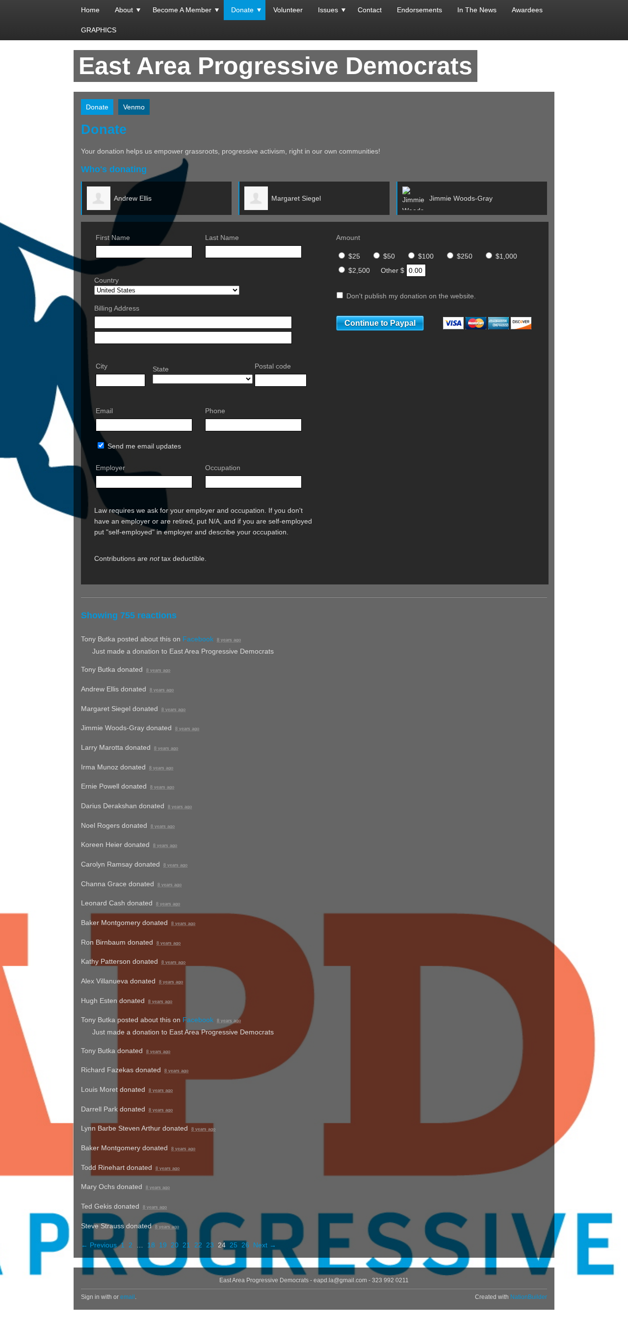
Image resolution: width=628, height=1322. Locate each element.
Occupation (222, 468)
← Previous (99, 1245)
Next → (264, 1245)
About (124, 10)
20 (175, 1245)
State (161, 369)
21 (186, 1245)
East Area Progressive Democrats (275, 65)
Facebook (198, 639)
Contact (370, 10)
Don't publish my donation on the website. (410, 296)
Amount (348, 237)
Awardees (527, 10)
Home (90, 10)
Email (104, 411)
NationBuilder (528, 1297)
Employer (110, 468)
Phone (215, 411)
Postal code (273, 366)
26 (245, 1245)
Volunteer (288, 10)
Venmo (134, 107)
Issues (328, 10)
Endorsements (419, 10)
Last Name (222, 237)
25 (233, 1245)
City (101, 366)
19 (163, 1245)
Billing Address (116, 308)
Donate (242, 10)
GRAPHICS (98, 30)
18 (151, 1245)
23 (210, 1245)
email (127, 1297)
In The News (477, 10)
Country (106, 280)
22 (198, 1245)
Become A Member (182, 10)
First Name (113, 237)
